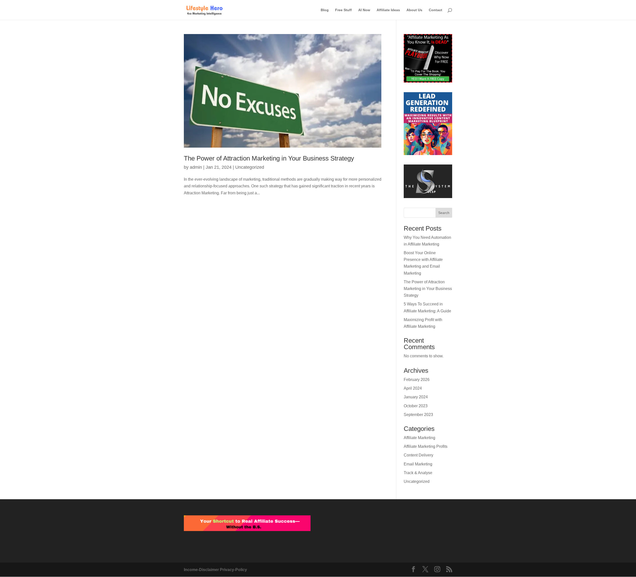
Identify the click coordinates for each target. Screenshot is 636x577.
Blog (325, 10)
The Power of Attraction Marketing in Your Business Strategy (269, 158)
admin (196, 167)
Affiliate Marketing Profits (425, 446)
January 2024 (416, 397)
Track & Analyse (418, 473)
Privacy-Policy (233, 570)
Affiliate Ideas (388, 10)
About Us (414, 10)
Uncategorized (249, 167)
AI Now (364, 10)
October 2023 (416, 406)
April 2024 (413, 388)
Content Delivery (418, 455)
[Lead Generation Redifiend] (428, 124)
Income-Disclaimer (202, 570)
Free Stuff (343, 10)
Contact (435, 10)
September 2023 (418, 414)
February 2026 (417, 379)
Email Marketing (418, 464)
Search (443, 213)
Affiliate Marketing (419, 438)
